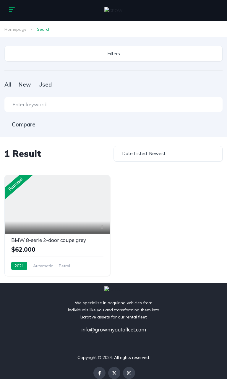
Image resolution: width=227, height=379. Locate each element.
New (24, 84)
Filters (113, 53)
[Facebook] (99, 373)
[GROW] (113, 10)
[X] (114, 373)
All (7, 84)
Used (45, 84)
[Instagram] (129, 373)
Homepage (15, 29)
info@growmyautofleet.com (113, 329)
